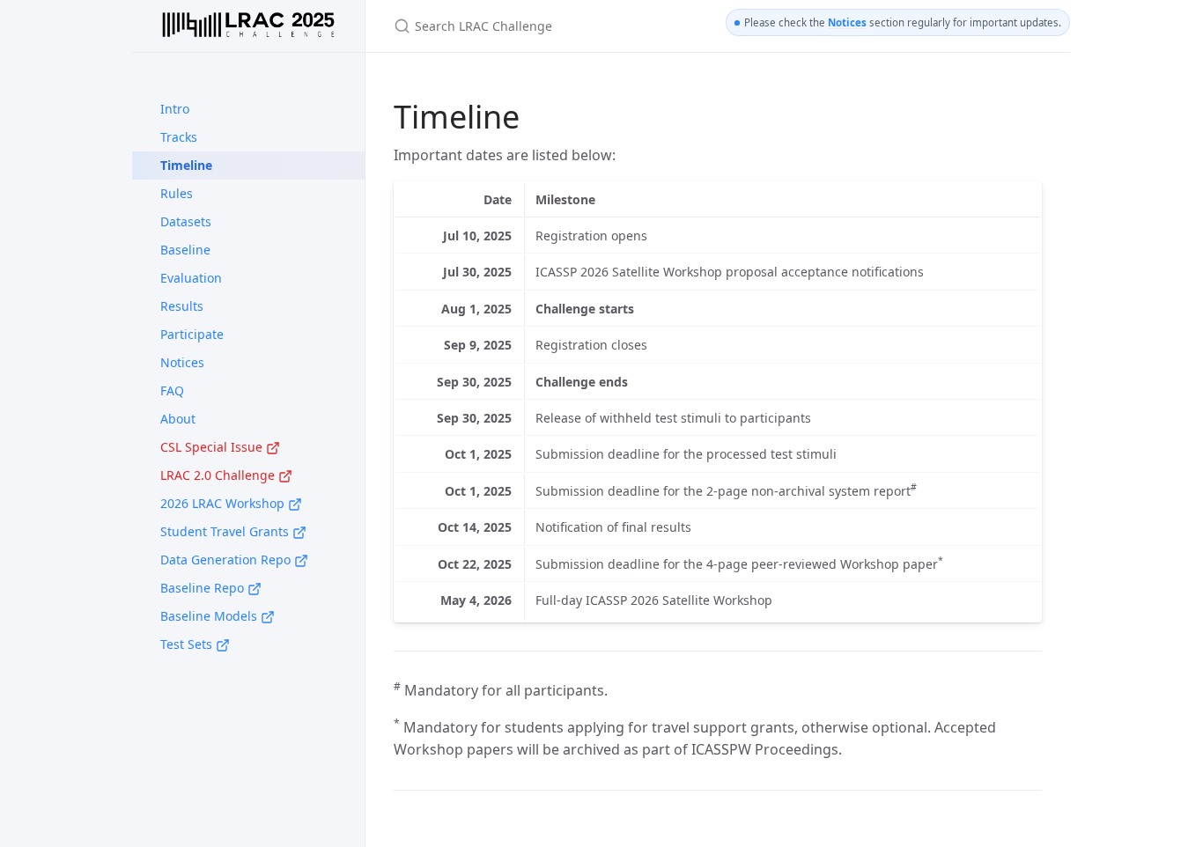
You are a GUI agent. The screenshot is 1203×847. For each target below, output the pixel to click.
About (178, 418)
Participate (192, 334)
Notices (182, 362)
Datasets (185, 221)
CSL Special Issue (213, 446)
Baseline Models (210, 616)
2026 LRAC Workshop (224, 503)
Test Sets (188, 644)
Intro (174, 108)
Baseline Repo (203, 587)
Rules (176, 193)
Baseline (185, 249)
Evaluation (191, 277)
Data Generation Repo (227, 559)
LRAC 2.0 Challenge (219, 475)
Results (181, 306)
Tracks (178, 137)
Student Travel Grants (226, 531)
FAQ (172, 390)
